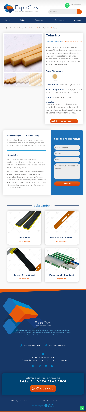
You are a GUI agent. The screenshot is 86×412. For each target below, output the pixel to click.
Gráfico (33, 28)
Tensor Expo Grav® (24, 275)
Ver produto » (24, 241)
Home (7, 20)
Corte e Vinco (23, 28)
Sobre (22, 20)
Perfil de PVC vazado (61, 237)
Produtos (39, 20)
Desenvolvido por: (37, 406)
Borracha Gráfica (44, 28)
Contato (77, 20)
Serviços (58, 20)
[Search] (79, 11)
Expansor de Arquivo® (61, 275)
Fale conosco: (76, 5)
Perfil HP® (24, 237)
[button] (5, 79)
